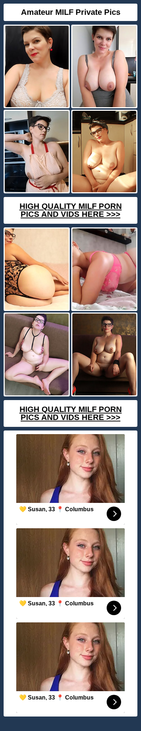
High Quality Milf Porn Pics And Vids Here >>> (71, 210)
